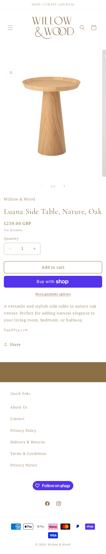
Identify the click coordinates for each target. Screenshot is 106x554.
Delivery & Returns (27, 442)
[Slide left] (41, 186)
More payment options (53, 294)
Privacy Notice (23, 465)
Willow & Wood (59, 544)
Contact (17, 418)
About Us (18, 407)
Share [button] (15, 344)
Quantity (11, 238)
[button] (10, 27)
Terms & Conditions (28, 453)
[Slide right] (64, 186)
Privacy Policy (23, 430)
